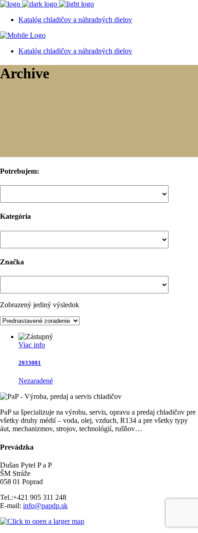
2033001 (29, 362)
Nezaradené (35, 381)
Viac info (31, 345)
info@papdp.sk (45, 506)
